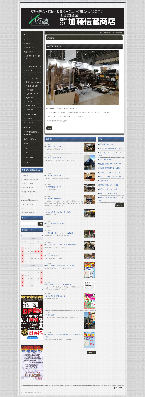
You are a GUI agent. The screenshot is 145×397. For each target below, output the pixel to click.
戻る (49, 128)
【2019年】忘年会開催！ (54, 198)
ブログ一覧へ (119, 205)
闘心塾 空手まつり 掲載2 (108, 185)
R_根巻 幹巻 (30, 105)
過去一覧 (91, 352)
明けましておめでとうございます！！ (111, 176)
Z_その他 (29, 118)
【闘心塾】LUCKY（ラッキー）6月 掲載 (111, 154)
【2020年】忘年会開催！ (54, 175)
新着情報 (107, 32)
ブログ (26, 148)
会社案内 (27, 43)
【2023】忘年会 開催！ (54, 146)
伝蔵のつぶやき (29, 157)
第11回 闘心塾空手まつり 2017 (110, 148)
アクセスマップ (31, 47)
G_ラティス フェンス (33, 82)
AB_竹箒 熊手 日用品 (33, 57)
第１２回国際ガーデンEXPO (55, 223)
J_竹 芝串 (29, 90)
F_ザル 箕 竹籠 (32, 78)
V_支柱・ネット (31, 114)
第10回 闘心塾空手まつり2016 (109, 168)
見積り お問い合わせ (31, 139)
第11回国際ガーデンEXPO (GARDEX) (58, 284)
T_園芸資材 (29, 109)
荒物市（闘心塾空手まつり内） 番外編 (111, 199)
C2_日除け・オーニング (34, 66)
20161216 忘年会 (105, 159)
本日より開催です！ (52, 256)
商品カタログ (28, 52)
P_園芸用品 (29, 98)
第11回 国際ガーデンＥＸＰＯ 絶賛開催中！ (61, 244)
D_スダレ (29, 70)
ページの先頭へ (118, 388)
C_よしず (29, 62)
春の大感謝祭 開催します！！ (56, 296)
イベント (27, 153)
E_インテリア (30, 74)
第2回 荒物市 (51, 315)
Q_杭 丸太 (30, 101)
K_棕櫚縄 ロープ (32, 94)
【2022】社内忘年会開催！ (55, 158)
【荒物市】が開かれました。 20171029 (59, 233)
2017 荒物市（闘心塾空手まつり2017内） (60, 265)
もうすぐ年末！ (104, 181)
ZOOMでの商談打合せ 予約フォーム (33, 133)
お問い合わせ (28, 127)
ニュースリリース (30, 123)
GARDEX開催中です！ (53, 187)
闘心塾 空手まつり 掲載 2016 (110, 164)
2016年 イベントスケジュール (109, 172)
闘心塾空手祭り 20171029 (108, 144)
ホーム (101, 32)
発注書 (26, 144)
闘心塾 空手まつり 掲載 (108, 189)
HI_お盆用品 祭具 (32, 86)
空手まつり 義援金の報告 (108, 193)
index (26, 34)
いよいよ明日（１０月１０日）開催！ (58, 212)
